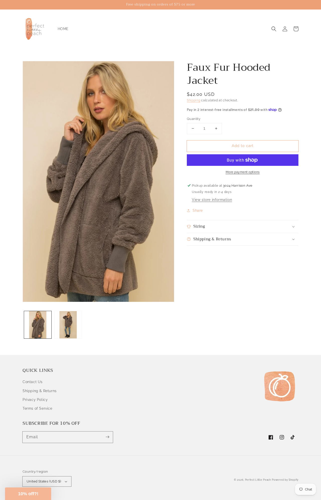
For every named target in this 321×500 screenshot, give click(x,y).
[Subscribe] (107, 437)
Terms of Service (37, 408)
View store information (212, 200)
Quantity (193, 119)
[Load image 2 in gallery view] (68, 325)
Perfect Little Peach (258, 479)
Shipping (193, 100)
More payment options (243, 172)
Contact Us (33, 382)
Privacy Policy (35, 400)
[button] (273, 28)
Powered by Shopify (285, 479)
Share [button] (198, 210)
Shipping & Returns (40, 391)
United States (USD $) (44, 481)
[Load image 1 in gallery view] (38, 325)
